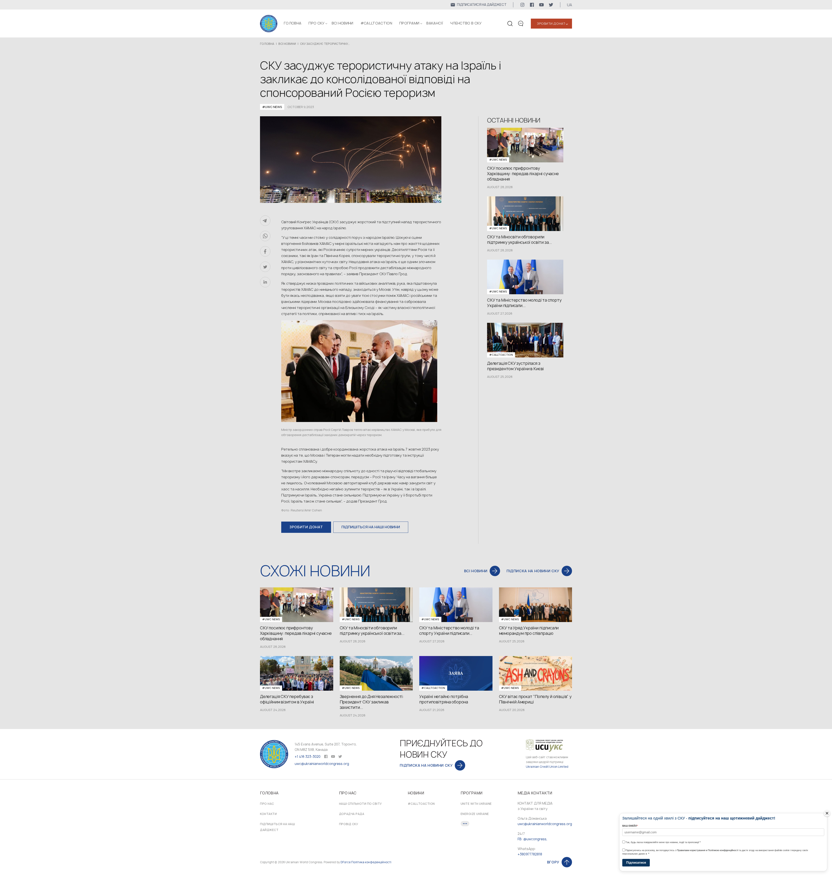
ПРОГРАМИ (409, 23)
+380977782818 (530, 854)
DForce (346, 862)
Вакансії (434, 23)
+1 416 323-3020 (307, 756)
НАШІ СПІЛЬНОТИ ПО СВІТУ (360, 804)
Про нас (267, 804)
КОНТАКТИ (268, 814)
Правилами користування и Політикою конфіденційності (707, 850)
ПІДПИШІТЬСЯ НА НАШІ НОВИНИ (370, 527)
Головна (292, 23)
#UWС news (272, 107)
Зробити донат (551, 23)
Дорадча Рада (351, 814)
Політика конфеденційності (371, 862)
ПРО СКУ (316, 23)
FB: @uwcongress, (532, 839)
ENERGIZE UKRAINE (475, 814)
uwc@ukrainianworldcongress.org (322, 763)
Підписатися (636, 862)
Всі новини (342, 23)
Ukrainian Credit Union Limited (547, 767)
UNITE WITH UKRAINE (476, 804)
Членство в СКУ (465, 23)
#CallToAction (376, 23)
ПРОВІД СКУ (348, 824)
